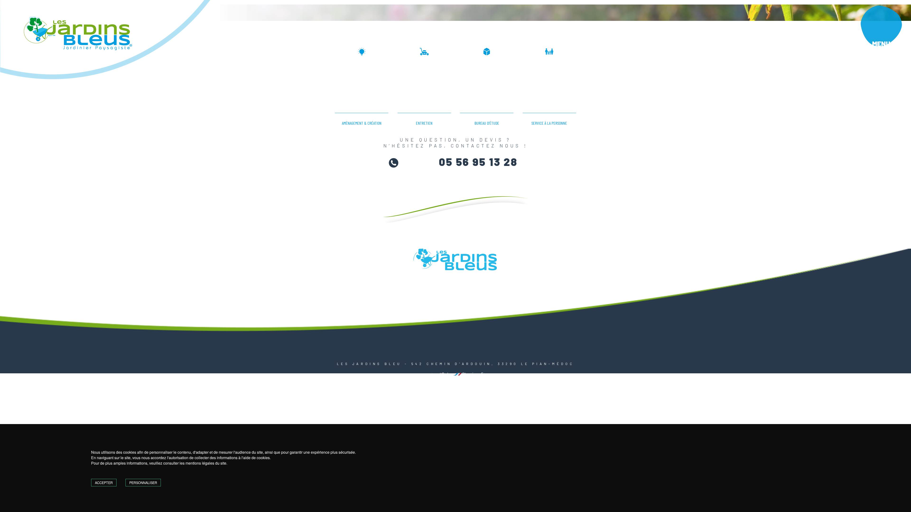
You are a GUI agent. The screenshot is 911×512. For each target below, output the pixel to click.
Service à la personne (754, 281)
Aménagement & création (757, 227)
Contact (742, 311)
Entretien (740, 245)
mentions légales (429, 374)
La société (747, 194)
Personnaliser (143, 482)
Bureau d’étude (746, 263)
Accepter (104, 482)
